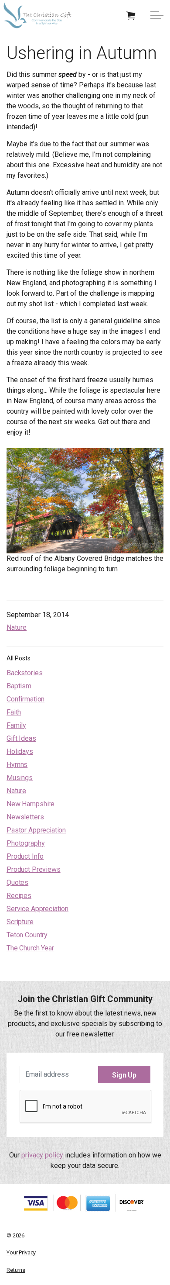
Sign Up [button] (124, 1075)
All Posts (19, 658)
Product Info (25, 856)
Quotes (17, 882)
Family (16, 725)
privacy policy (42, 1155)
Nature (17, 627)
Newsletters (25, 817)
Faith (14, 712)
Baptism (19, 686)
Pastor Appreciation (36, 830)
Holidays (20, 751)
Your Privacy (21, 1252)
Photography (25, 843)
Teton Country (27, 935)
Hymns (17, 764)
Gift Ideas (21, 738)
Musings (20, 778)
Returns (16, 1270)
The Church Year (30, 948)
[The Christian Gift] (37, 15)
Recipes (19, 895)
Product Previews (34, 869)
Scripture (20, 922)
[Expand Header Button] (157, 15)
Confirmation (25, 699)
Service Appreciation (37, 909)
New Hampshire (30, 804)
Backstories (24, 673)
